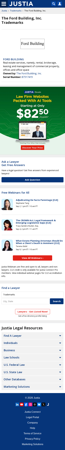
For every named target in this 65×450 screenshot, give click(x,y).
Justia (4, 10)
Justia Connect (32, 412)
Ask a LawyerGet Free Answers (13, 163)
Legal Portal (32, 417)
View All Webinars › (32, 257)
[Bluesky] (39, 404)
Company (32, 422)
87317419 (27, 77)
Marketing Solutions (17, 386)
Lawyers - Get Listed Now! (33, 311)
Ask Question (32, 179)
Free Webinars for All (15, 192)
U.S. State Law (13, 372)
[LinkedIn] (17, 404)
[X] (43, 404)
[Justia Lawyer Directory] (48, 404)
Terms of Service (32, 433)
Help (32, 428)
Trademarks (15, 10)
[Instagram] (30, 404)
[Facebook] (26, 404)
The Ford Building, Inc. (29, 73)
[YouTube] (21, 404)
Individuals (11, 343)
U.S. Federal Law (14, 365)
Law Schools (11, 357)
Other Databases (14, 379)
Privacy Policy (32, 439)
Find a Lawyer (11, 288)
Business (9, 350)
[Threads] (35, 404)
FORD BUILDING (13, 59)
